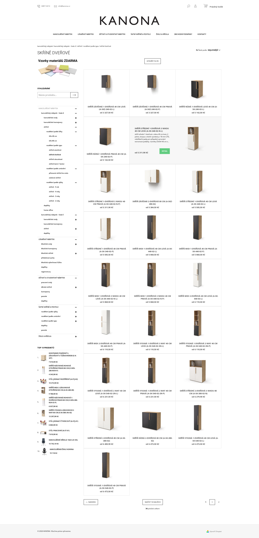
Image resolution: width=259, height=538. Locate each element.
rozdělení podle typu (54, 145)
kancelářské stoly (50, 117)
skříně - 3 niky (54, 196)
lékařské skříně (47, 253)
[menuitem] (62, 34)
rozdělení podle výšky (54, 182)
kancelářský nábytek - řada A (52, 113)
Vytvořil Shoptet (216, 531)
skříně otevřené (55, 150)
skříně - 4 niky (54, 191)
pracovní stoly (46, 282)
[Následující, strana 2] (212, 502)
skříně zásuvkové (55, 159)
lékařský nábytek (47, 239)
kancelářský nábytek (48, 108)
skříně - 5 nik (54, 187)
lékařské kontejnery (49, 248)
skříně (46, 127)
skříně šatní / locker (56, 164)
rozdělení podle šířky (54, 131)
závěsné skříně (55, 178)
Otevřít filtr (153, 61)
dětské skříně (46, 287)
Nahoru (92, 502)
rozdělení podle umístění (56, 168)
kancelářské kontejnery (53, 122)
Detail (165, 151)
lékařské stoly (46, 244)
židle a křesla (45, 336)
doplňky (47, 205)
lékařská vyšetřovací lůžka (51, 262)
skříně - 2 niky (54, 201)
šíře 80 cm (53, 141)
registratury (46, 271)
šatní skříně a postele (48, 307)
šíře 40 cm (53, 136)
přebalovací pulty (47, 258)
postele (44, 296)
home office (48, 210)
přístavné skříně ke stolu (58, 173)
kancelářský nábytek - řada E (52, 215)
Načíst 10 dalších (153, 502)
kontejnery (45, 291)
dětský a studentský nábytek (52, 278)
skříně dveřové (55, 154)
